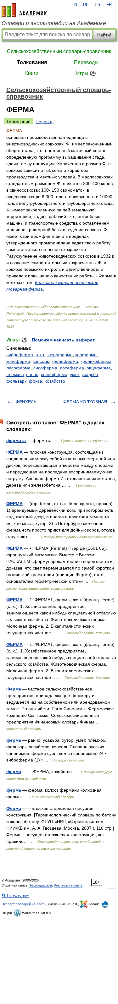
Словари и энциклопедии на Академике (54, 23)
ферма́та (16, 440)
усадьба (89, 374)
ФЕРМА (14, 452)
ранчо (32, 374)
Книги (31, 73)
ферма (13, 740)
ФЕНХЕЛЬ (26, 401)
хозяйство (55, 381)
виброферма (19, 354)
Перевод (44, 121)
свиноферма (54, 374)
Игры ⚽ (86, 73)
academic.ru (24, 10)
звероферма (60, 354)
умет (74, 374)
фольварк (16, 381)
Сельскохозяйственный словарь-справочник (59, 51)
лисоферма (45, 367)
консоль (41, 361)
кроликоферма (96, 361)
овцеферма (99, 367)
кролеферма (65, 361)
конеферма (18, 361)
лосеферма (72, 367)
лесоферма (18, 367)
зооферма (86, 354)
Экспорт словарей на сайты (24, 904)
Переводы (86, 62)
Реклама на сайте (68, 885)
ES (97, 5)
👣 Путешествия (15, 895)
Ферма (13, 688)
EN (74, 5)
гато (40, 354)
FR (109, 5)
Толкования (32, 62)
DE (86, 5)
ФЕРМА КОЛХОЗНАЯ (85, 401)
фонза (35, 381)
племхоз (15, 374)
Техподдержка (40, 885)
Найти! (104, 34)
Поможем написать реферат (63, 339)
